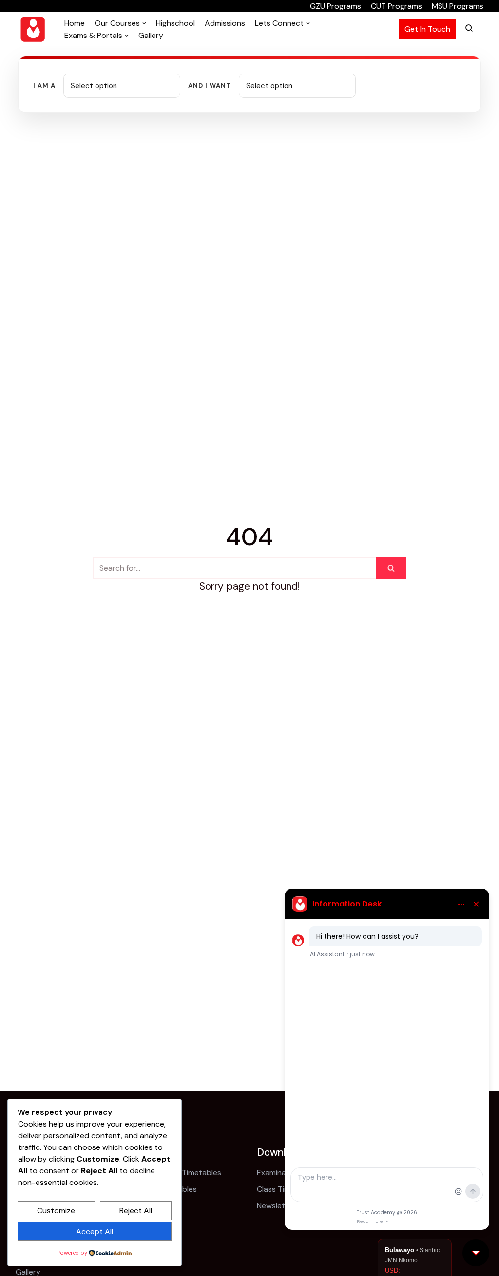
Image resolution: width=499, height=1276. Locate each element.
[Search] (391, 568)
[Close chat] (475, 1252)
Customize (56, 1210)
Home (74, 23)
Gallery (150, 35)
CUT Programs (396, 6)
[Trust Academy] (33, 29)
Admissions (225, 23)
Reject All (135, 1210)
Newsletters (278, 1206)
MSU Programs (457, 6)
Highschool (175, 23)
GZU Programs (335, 6)
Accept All (94, 1231)
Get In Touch (427, 29)
